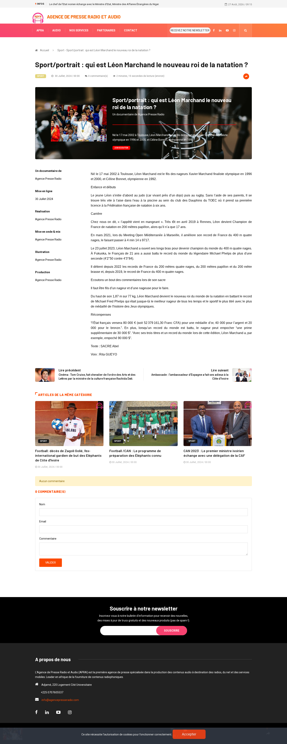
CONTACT (130, 30)
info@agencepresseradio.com (60, 700)
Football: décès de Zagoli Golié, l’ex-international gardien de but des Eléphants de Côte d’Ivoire (68, 455)
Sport (40, 76)
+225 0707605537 (52, 692)
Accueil (44, 50)
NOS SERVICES (78, 30)
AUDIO (56, 30)
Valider (50, 562)
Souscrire (171, 630)
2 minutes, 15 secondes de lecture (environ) (140, 76)
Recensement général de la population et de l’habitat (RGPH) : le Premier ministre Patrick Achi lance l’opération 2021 (113, 4)
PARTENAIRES (106, 30)
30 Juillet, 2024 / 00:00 (67, 76)
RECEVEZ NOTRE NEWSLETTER (190, 30)
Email (42, 521)
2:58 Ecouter (121, 148)
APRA (40, 30)
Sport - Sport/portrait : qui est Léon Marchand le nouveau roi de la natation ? (103, 50)
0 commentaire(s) (98, 76)
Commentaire (47, 538)
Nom (42, 504)
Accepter (189, 734)
